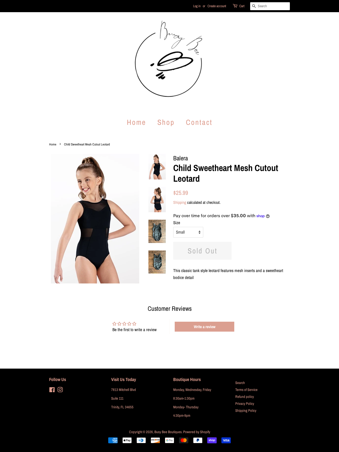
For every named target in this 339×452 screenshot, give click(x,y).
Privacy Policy (244, 403)
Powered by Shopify (196, 431)
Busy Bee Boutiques (168, 431)
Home (136, 122)
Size (176, 222)
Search (240, 382)
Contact (199, 122)
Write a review (204, 326)
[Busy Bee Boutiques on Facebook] (52, 390)
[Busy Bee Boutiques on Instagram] (60, 390)
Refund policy (244, 396)
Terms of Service (246, 389)
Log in (197, 6)
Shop (166, 122)
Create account (216, 6)
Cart (241, 6)
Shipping (179, 202)
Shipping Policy (245, 410)
